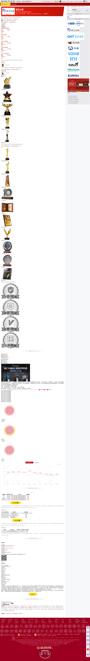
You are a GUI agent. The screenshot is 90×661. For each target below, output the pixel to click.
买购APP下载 (44, 635)
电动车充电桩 (30, 619)
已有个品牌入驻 (72, 96)
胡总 (5, 583)
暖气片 (43, 621)
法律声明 (38, 635)
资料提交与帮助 (76, 634)
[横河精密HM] (73, 59)
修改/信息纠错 (29, 635)
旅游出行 (57, 637)
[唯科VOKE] (73, 53)
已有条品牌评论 (73, 103)
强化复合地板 (24, 622)
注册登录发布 (59, 634)
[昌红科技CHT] (75, 36)
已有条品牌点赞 (73, 101)
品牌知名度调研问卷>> (27, 1)
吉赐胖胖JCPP (17, 637)
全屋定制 (77, 619)
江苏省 (70, 621)
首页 (69, 6)
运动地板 (36, 621)
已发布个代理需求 (73, 99)
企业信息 (14, 4)
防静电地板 (3, 619)
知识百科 (52, 637)
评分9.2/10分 (9, 602)
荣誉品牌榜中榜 (39, 634)
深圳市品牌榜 (4, 47)
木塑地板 (16, 622)
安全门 (36, 619)
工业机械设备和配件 (73, 6)
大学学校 (62, 637)
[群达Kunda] (73, 75)
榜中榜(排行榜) (32, 637)
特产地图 (76, 637)
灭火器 (49, 622)
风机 (49, 619)
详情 (28, 495)
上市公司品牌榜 (5, 53)
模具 (69, 16)
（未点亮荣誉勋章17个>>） (16, 146)
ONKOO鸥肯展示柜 (25, 637)
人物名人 (67, 637)
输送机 (70, 619)
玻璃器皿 (50, 621)
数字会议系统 (77, 621)
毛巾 (63, 619)
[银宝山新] (73, 29)
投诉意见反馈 (23, 635)
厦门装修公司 (30, 622)
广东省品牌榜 (4, 41)
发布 (77, 1)
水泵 (9, 622)
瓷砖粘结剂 (44, 622)
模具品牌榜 (4, 34)
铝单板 (2, 622)
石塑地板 (83, 621)
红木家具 (23, 621)
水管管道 (3, 621)
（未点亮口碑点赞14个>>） (16, 69)
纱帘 (29, 621)
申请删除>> (30, 607)
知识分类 (68, 1)
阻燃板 (22, 619)
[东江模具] (73, 42)
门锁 (42, 619)
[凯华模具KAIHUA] (73, 64)
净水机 (83, 619)
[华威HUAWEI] (73, 48)
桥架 (56, 621)
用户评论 (3, 602)
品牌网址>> (46, 13)
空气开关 (16, 621)
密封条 (36, 622)
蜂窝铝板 (9, 621)
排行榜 (54, 634)
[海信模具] (73, 70)
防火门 (16, 619)
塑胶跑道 (57, 619)
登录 (72, 1)
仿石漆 (56, 622)
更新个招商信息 (72, 97)
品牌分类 (64, 1)
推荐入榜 (71, 634)
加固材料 (77, 622)
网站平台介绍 (54, 635)
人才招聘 (48, 635)
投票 (4, 33)
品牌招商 (43, 637)
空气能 (70, 622)
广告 (68, 93)
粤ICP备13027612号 (40, 645)
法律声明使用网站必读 (49, 645)
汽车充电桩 (10, 619)
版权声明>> (22, 607)
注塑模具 (79, 6)
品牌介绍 (6, 4)
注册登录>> (20, 613)
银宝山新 (83, 6)
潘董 (2, 583)
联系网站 (66, 643)
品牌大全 (50, 634)
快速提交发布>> (9, 613)
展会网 (48, 637)
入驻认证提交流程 (66, 634)
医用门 (63, 622)
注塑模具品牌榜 (5, 28)
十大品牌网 (39, 637)
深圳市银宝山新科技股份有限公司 (23, 12)
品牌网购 (71, 637)
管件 (63, 621)
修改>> (26, 607)
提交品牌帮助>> (15, 613)
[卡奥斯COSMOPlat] (75, 23)
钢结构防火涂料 (85, 622)
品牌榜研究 (45, 634)
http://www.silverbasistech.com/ (7, 548)
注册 (74, 1)
